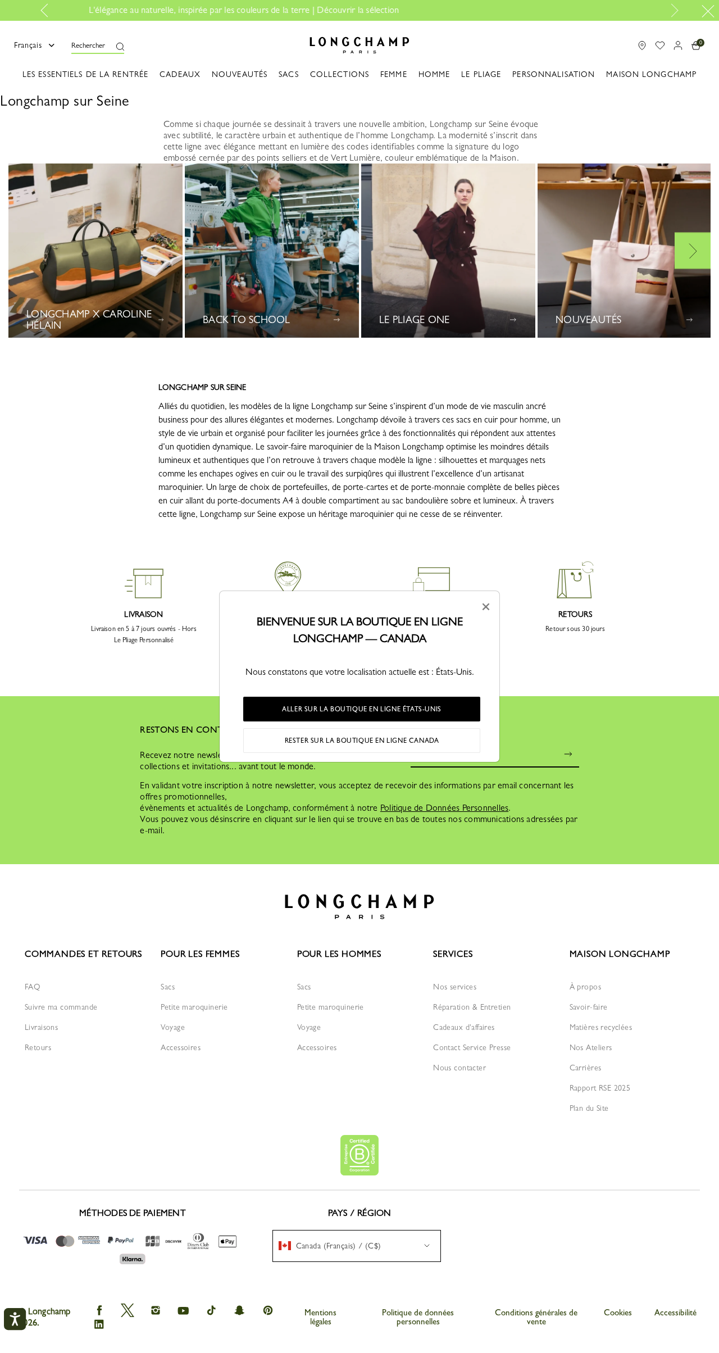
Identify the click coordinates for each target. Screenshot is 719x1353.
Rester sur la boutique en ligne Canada (362, 740)
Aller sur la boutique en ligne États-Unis (362, 709)
